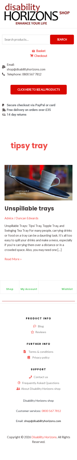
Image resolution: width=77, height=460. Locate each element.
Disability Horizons (44, 437)
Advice (9, 218)
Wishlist (67, 289)
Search (62, 39)
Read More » (13, 259)
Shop (9, 289)
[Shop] (10, 286)
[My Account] (29, 286)
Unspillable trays (29, 209)
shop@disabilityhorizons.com (42, 421)
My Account (29, 289)
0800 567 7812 (51, 411)
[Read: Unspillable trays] (38, 182)
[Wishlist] (67, 286)
